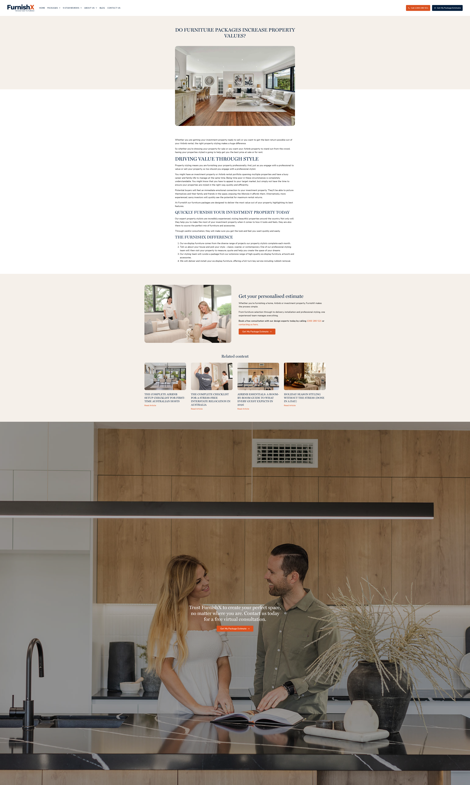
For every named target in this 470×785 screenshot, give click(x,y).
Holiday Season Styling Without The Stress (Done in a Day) (304, 398)
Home (42, 8)
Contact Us (113, 8)
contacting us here (248, 324)
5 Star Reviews (71, 8)
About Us (89, 8)
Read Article (150, 405)
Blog (102, 8)
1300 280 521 (314, 320)
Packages (52, 8)
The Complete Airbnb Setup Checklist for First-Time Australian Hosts (164, 398)
